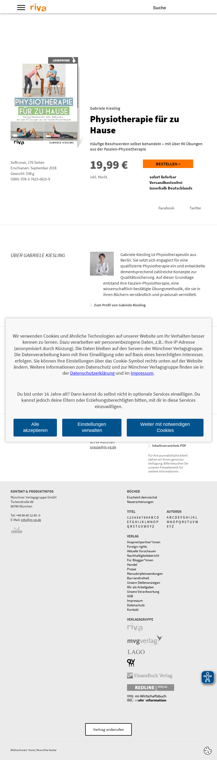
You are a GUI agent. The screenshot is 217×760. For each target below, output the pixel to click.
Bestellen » (168, 163)
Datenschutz (136, 605)
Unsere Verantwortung (143, 591)
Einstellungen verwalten (92, 427)
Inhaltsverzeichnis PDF (169, 445)
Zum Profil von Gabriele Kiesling (120, 305)
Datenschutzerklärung (92, 373)
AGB (130, 596)
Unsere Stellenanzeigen (143, 582)
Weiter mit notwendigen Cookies (165, 427)
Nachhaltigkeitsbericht (143, 555)
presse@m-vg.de (103, 447)
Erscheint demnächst (142, 497)
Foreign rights (137, 546)
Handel (132, 564)
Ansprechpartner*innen (143, 542)
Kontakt (132, 609)
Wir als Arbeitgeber (140, 587)
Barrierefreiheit (138, 578)
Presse (131, 569)
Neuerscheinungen (140, 502)
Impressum (135, 600)
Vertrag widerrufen (108, 729)
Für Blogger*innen (140, 560)
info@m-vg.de (31, 520)
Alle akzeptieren (35, 427)
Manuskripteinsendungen (145, 573)
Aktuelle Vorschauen (141, 551)
